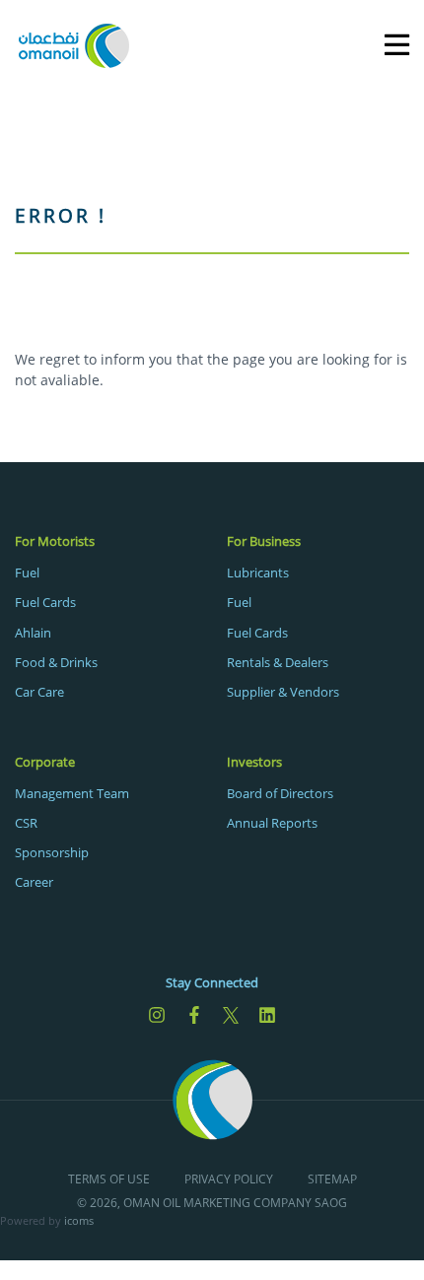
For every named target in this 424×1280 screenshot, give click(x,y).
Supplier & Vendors (283, 692)
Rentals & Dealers (277, 662)
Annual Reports (272, 823)
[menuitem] (106, 616)
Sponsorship (52, 852)
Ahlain (33, 632)
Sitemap (332, 1179)
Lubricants (258, 572)
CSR (26, 823)
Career (34, 882)
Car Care (39, 692)
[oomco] (74, 44)
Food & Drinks (56, 662)
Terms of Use (109, 1179)
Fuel (27, 572)
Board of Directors (280, 793)
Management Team (72, 793)
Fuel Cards (45, 602)
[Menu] (387, 44)
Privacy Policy (228, 1179)
